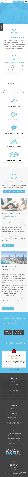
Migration (14, 387)
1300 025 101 (14, 408)
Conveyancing (14, 384)
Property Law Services (14, 435)
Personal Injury (14, 381)
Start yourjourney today (18, 332)
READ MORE (7, 246)
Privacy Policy (14, 467)
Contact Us (14, 396)
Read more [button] (14, 365)
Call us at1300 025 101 (8, 332)
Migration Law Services (14, 440)
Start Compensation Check (14, 191)
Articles (14, 399)
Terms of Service (15, 473)
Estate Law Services (14, 443)
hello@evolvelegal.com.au (14, 411)
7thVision (16, 470)
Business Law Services (14, 438)
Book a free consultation (9, 298)
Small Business (14, 390)
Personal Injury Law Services (14, 433)
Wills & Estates (14, 393)
